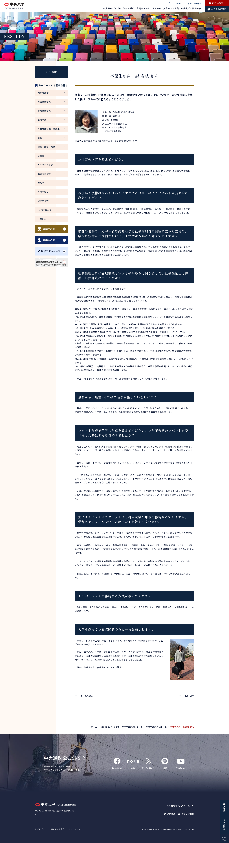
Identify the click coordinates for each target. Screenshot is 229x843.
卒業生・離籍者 (194, 3)
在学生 (179, 3)
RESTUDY (51, 72)
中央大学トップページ (178, 805)
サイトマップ (74, 829)
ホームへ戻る (86, 695)
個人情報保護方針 (59, 829)
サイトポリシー (42, 829)
